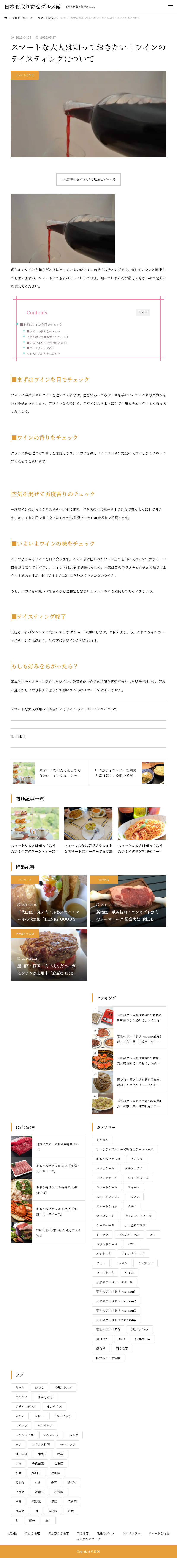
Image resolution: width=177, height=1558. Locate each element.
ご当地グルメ (63, 1387)
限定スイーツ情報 (108, 1358)
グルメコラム (134, 1168)
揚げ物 (72, 1482)
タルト (132, 1206)
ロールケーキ (105, 1272)
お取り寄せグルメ (108, 1159)
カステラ (137, 1159)
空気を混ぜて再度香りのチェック (48, 337)
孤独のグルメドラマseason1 (115, 1291)
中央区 (42, 1454)
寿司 (54, 1482)
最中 (122, 1339)
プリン (100, 1263)
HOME (12, 1533)
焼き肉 (72, 1501)
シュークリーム (138, 1178)
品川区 (36, 1473)
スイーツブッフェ (108, 1197)
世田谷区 (21, 1454)
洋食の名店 (142, 1339)
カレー (39, 1416)
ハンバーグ (51, 1435)
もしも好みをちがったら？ (43, 354)
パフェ (132, 1244)
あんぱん (102, 1140)
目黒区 (19, 1511)
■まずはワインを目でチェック (41, 324)
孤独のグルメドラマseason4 (116, 1320)
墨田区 (55, 1473)
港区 (54, 1501)
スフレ (134, 1197)
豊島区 (52, 1511)
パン (18, 1444)
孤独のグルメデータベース (114, 1282)
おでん (39, 1387)
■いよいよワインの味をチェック (48, 342)
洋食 (18, 1501)
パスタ (73, 1435)
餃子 (32, 1520)
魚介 (48, 1520)
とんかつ (21, 1397)
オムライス (54, 1406)
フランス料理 (41, 1444)
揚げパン (102, 1339)
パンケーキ (24, 879)
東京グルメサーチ (88, 1538)
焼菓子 (100, 1348)
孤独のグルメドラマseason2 (116, 1301)
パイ (153, 1234)
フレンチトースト (133, 1253)
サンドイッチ (63, 1416)
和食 (18, 1473)
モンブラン (145, 1263)
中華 (60, 1454)
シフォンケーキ (106, 1178)
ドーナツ (102, 1234)
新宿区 (39, 1492)
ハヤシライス (24, 1435)
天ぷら (19, 1482)
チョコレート (105, 1215)
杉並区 (58, 1492)
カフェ (19, 1416)
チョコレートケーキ (138, 1215)
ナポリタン (45, 1425)
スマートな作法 (25, 75)
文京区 (19, 1492)
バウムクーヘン (129, 1234)
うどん (19, 1387)
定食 (38, 1482)
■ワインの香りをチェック (43, 331)
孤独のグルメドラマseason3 (116, 1310)
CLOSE (143, 312)
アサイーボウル (25, 1406)
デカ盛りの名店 (25, 933)
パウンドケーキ (106, 1244)
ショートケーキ (106, 1187)
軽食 (71, 1511)
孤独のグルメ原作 (108, 1329)
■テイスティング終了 (40, 348)
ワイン (129, 1272)
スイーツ (134, 1187)
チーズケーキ (105, 1225)
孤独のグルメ (105, 1533)
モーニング (67, 1444)
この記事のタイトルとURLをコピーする (88, 179)
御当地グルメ (140, 1329)
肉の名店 (104, 879)
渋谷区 (36, 1501)
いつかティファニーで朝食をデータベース (124, 1149)
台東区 (58, 1463)
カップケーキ (105, 1168)
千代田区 (38, 1463)
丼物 (18, 1463)
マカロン (121, 1263)
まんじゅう (45, 1397)
